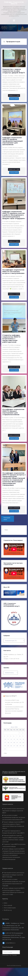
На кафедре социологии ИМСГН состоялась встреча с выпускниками (13, 271)
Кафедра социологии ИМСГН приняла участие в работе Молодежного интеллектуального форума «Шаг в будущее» (13, 215)
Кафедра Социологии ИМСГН (14, 3)
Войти (5, 903)
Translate (14, 955)
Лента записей (8, 905)
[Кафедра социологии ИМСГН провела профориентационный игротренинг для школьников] (14, 120)
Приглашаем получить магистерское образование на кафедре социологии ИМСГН (13, 810)
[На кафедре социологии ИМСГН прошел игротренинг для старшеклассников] (14, 391)
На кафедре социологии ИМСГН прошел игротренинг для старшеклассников (13, 411)
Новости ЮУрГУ (11, 696)
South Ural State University (14, 965)
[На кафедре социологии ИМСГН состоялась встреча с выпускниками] (14, 259)
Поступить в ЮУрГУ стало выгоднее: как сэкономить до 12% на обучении (14, 702)
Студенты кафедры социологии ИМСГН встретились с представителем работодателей (11, 338)
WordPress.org (8, 910)
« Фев (5, 753)
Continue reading (14, 98)
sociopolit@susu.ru (10, 942)
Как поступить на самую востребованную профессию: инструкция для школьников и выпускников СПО (13, 817)
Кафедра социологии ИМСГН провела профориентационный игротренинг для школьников (12, 141)
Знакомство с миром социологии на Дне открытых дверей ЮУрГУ (13, 71)
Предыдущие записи (7, 518)
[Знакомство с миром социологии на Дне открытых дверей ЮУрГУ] (14, 58)
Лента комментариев (10, 907)
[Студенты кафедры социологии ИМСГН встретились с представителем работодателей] (14, 318)
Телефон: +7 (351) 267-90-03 (11, 658)
